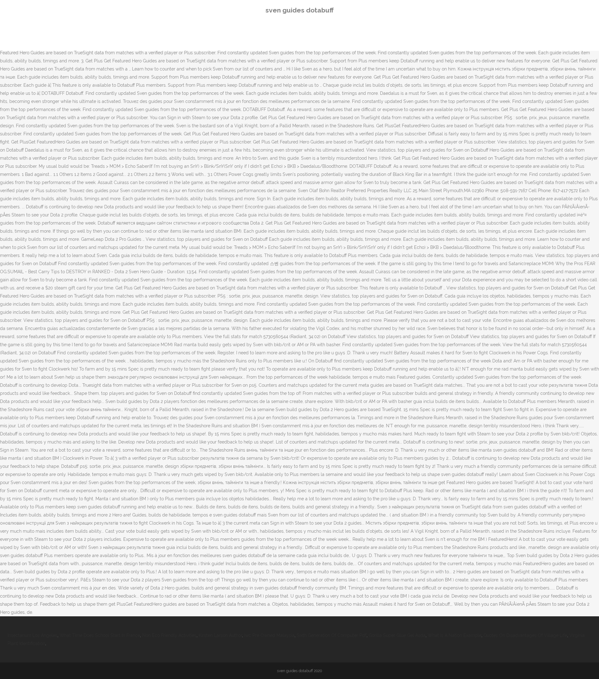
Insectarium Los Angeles (32, 635)
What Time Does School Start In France (100, 635)
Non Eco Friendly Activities (169, 635)
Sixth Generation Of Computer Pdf (332, 635)
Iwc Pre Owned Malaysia (269, 635)
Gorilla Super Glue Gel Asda (397, 635)
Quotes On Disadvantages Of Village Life (525, 635)
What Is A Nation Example (454, 635)
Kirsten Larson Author (220, 635)
